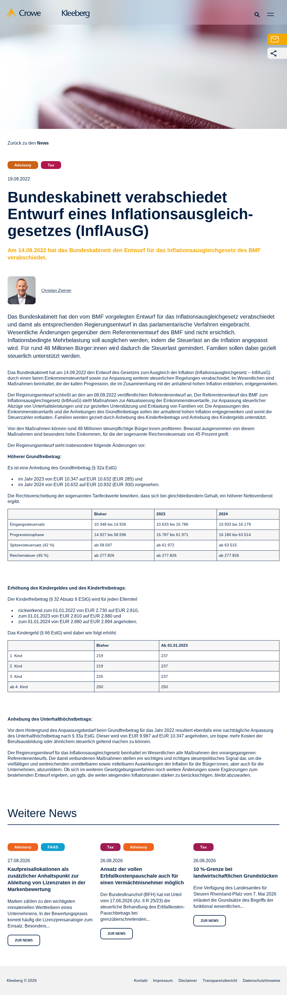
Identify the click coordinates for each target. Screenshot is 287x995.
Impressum (163, 980)
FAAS (53, 847)
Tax (51, 165)
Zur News (24, 940)
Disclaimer (188, 980)
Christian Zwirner (56, 290)
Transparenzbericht (220, 980)
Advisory (22, 165)
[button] (256, 14)
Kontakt (140, 980)
